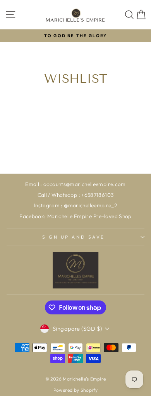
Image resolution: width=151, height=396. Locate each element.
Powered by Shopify (75, 390)
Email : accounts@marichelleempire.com (75, 184)
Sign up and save (73, 237)
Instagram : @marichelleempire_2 (75, 205)
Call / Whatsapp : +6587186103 (76, 194)
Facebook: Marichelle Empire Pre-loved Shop (75, 216)
